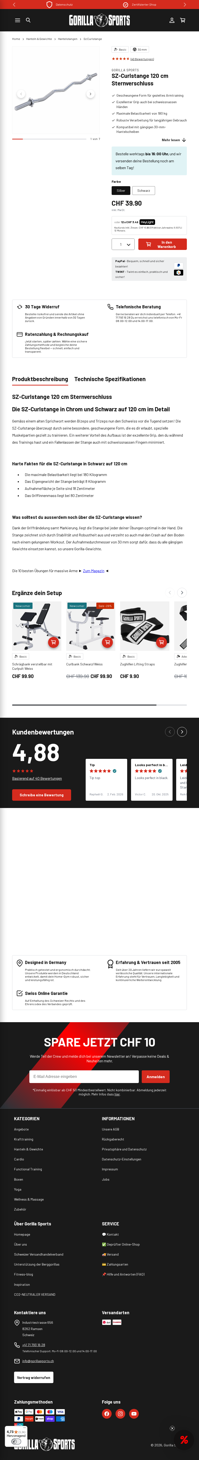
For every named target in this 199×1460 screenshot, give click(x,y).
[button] (28, 20)
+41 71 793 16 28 (33, 1345)
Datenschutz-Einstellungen (121, 1159)
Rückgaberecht (113, 1139)
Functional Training (28, 1169)
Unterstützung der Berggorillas (36, 1264)
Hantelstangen (67, 38)
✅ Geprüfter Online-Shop (121, 1244)
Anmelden (156, 1076)
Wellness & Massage (29, 1199)
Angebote (21, 1129)
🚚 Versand (110, 1254)
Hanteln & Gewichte (39, 38)
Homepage (22, 1234)
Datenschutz (64, 4)
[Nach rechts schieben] (90, 94)
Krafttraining (23, 1139)
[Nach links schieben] (21, 94)
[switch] (16, 1441)
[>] (185, 4)
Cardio (19, 1159)
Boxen (18, 1179)
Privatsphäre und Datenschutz (124, 1149)
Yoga (17, 1189)
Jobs (105, 1179)
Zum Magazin (93, 570)
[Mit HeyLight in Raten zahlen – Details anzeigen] (159, 222)
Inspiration (22, 1284)
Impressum (110, 1169)
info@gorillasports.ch (38, 1361)
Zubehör (20, 1209)
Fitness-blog (23, 1274)
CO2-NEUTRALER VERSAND (34, 1294)
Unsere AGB (110, 1129)
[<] (14, 4)
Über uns (20, 1244)
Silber (121, 190)
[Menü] (24, 1429)
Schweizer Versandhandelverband (38, 1254)
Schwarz (143, 190)
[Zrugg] (170, 592)
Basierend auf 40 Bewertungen (37, 778)
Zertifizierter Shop (144, 4)
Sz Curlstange (92, 38)
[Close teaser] (172, 1428)
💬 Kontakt (110, 1234)
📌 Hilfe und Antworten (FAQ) (123, 1274)
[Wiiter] (182, 592)
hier (117, 1094)
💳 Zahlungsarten (115, 1264)
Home (16, 38)
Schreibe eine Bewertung (42, 795)
